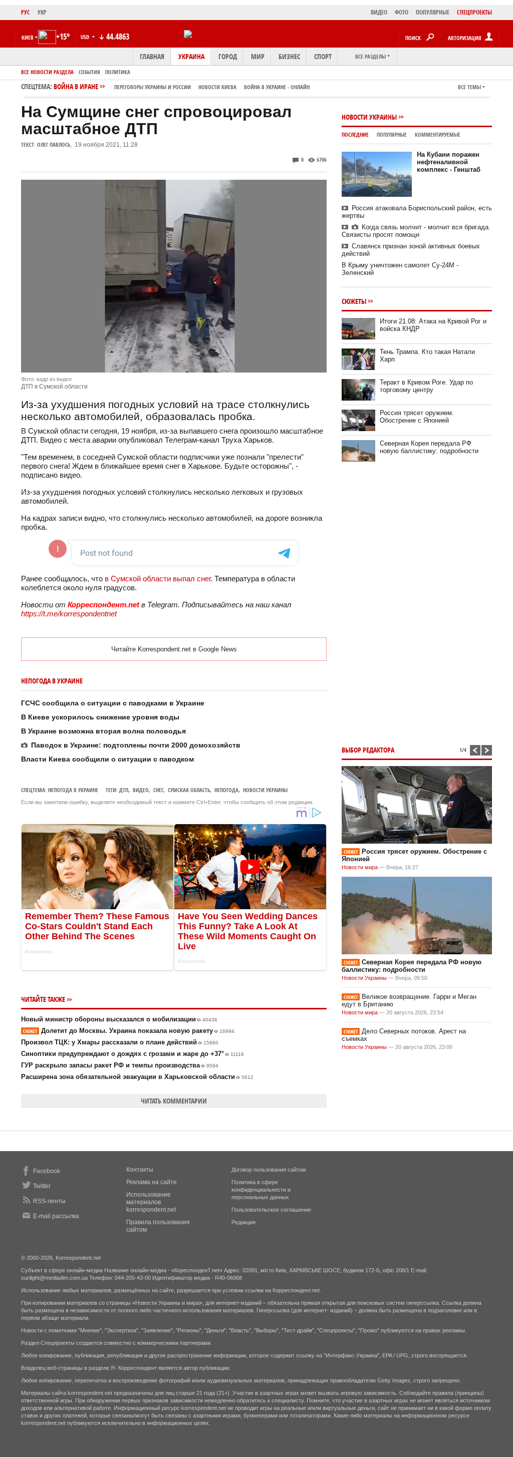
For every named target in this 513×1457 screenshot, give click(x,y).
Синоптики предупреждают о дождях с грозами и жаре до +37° (132, 1053)
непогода (226, 790)
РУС (25, 12)
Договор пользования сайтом (268, 1170)
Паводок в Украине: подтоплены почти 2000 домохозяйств (135, 745)
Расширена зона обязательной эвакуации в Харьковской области (137, 1076)
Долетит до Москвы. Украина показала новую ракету (128, 1030)
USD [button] (86, 37)
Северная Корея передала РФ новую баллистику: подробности (429, 447)
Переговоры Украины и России (152, 87)
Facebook (46, 1171)
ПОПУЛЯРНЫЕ (432, 12)
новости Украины (265, 790)
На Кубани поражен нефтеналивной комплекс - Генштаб (448, 162)
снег (158, 790)
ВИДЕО (379, 12)
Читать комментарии (174, 1101)
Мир (258, 56)
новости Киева (217, 87)
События (89, 72)
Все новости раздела (47, 72)
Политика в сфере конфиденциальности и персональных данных (261, 1189)
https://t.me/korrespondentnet (69, 613)
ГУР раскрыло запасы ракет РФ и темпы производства (119, 1065)
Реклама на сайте (151, 1182)
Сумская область (189, 790)
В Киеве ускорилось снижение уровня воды (100, 717)
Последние (355, 134)
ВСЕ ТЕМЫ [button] (469, 87)
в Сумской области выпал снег (157, 578)
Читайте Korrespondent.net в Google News (174, 649)
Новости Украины (369, 117)
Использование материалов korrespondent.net (151, 1202)
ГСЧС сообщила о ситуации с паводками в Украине (112, 703)
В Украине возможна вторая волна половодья (103, 731)
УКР (42, 12)
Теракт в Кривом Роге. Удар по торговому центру (426, 386)
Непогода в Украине (73, 790)
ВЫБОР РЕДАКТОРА (368, 750)
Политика (117, 72)
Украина (191, 56)
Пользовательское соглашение (271, 1210)
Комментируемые (437, 134)
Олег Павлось (53, 144)
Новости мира (360, 867)
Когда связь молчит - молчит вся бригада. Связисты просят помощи (416, 230)
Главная (152, 56)
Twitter (42, 1186)
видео (141, 790)
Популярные (392, 134)
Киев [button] (28, 37)
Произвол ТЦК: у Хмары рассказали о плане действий (119, 1042)
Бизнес (289, 56)
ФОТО (401, 12)
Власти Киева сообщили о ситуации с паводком (107, 759)
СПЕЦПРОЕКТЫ (474, 12)
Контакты (139, 1169)
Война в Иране (182, 86)
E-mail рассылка (56, 1216)
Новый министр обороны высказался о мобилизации (119, 1019)
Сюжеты (354, 301)
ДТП (123, 790)
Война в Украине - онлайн (277, 87)
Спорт (323, 56)
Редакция (243, 1222)
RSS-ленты (49, 1201)
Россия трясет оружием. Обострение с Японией (417, 416)
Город (227, 56)
